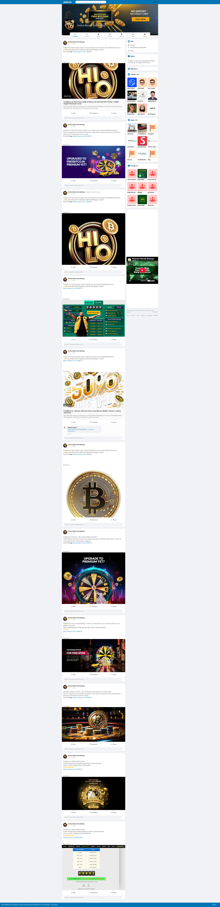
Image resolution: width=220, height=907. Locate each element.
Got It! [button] (214, 904)
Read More (66, 62)
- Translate (73, 44)
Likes (132, 120)
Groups (133, 165)
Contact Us (143, 315)
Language (155, 311)
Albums (133, 69)
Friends (133, 74)
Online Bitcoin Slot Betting (91, 25)
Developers (150, 315)
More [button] (155, 315)
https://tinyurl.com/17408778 (82, 52)
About (128, 315)
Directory (133, 315)
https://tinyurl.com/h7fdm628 (72, 837)
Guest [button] (156, 2)
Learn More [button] (54, 904)
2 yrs (69, 44)
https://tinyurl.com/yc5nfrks (138, 47)
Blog (138, 315)
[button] (91, 2)
